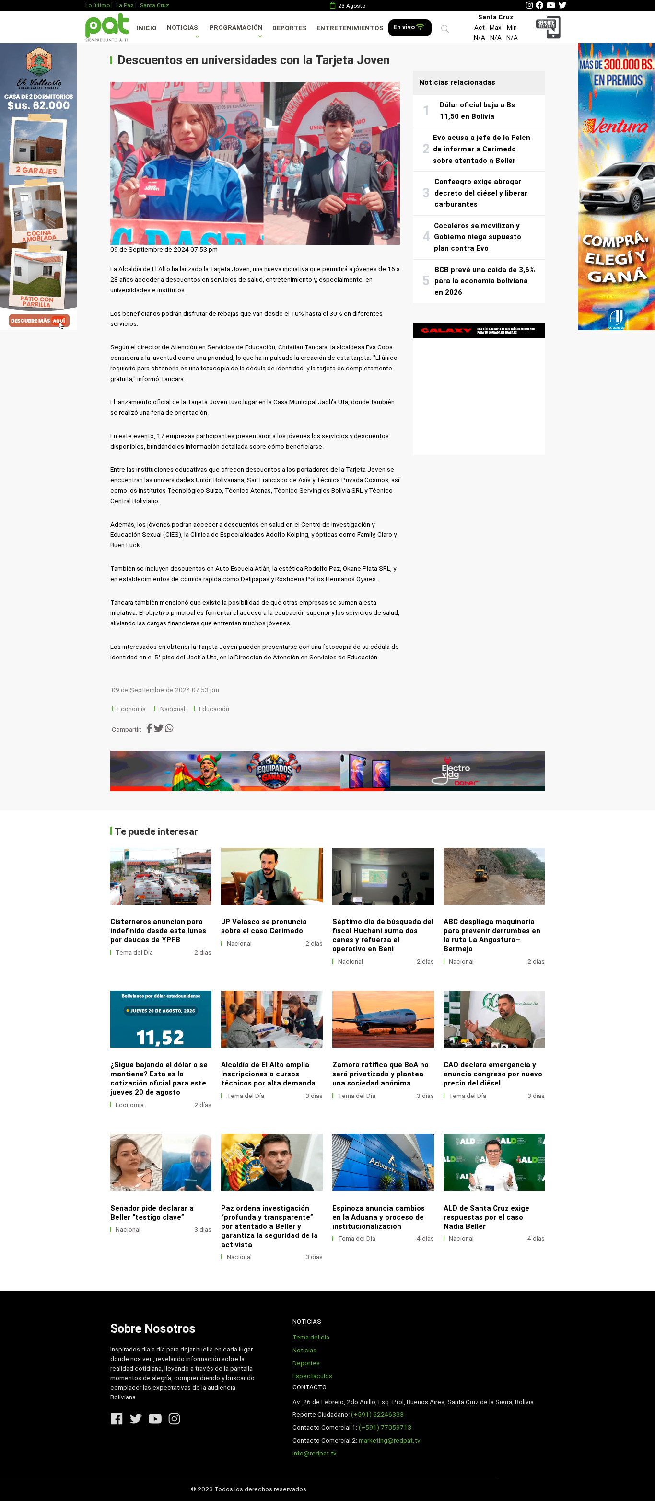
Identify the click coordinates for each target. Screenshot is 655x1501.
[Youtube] (551, 5)
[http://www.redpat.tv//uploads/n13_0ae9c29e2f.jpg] (161, 876)
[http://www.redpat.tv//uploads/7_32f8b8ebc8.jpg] (494, 1162)
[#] (38, 186)
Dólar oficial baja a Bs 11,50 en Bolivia (477, 111)
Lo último (97, 5)
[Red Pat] (107, 27)
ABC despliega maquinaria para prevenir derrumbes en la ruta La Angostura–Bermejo (492, 935)
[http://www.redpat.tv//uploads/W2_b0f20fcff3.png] (161, 1162)
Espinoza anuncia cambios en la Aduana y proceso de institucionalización (378, 1217)
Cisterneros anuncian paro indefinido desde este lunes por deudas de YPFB (158, 930)
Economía (132, 709)
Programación (236, 27)
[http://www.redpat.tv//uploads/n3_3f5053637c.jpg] (494, 1019)
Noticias (182, 27)
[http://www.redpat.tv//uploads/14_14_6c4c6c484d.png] (383, 876)
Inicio (147, 28)
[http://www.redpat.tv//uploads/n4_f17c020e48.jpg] (383, 1019)
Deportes (289, 28)
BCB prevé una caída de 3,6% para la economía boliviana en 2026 (484, 281)
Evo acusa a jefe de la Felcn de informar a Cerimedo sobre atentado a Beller (481, 148)
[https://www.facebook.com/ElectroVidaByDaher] (327, 771)
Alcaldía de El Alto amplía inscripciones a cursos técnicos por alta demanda (268, 1074)
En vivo (404, 27)
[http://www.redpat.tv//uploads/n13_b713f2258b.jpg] (383, 1162)
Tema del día (310, 1337)
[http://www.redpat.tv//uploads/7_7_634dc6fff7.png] (494, 876)
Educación (214, 709)
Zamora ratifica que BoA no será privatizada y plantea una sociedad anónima (380, 1074)
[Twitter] (562, 5)
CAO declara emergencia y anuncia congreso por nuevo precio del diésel (493, 1074)
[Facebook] (539, 5)
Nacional (173, 709)
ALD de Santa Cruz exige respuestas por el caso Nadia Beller (486, 1217)
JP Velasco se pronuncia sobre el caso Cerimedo (264, 926)
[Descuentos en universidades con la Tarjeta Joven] (255, 163)
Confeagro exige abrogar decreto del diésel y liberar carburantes (480, 192)
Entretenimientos (350, 28)
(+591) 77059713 (385, 1427)
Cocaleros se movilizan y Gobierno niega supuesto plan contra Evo (477, 237)
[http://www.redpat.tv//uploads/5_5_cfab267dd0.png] (161, 1019)
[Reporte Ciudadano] (550, 27)
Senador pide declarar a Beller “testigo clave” (152, 1213)
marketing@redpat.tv (390, 1440)
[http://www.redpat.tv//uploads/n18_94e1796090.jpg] (272, 1019)
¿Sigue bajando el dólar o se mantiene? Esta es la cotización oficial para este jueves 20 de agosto (159, 1079)
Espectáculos (312, 1376)
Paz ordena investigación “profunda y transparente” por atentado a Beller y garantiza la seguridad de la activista (269, 1226)
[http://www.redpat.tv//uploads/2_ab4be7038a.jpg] (272, 876)
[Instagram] (529, 5)
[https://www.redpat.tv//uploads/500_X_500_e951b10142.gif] (479, 389)
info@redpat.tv (314, 1453)
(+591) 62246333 (377, 1414)
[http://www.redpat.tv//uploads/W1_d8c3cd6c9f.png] (272, 1162)
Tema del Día (134, 952)
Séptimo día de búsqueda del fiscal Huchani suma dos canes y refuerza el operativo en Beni (382, 935)
